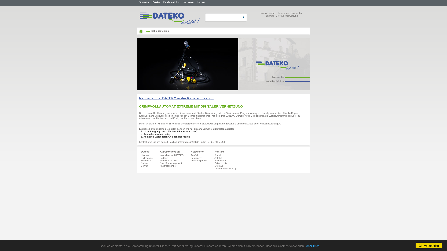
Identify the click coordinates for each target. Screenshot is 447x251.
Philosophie (147, 158)
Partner (144, 163)
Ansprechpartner (168, 166)
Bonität (144, 166)
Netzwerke (188, 2)
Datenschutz (297, 13)
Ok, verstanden (429, 245)
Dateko (156, 2)
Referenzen (196, 158)
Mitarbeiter (146, 160)
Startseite (144, 2)
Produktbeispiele (168, 160)
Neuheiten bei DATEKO (172, 155)
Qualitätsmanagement (171, 163)
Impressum (283, 13)
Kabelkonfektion (171, 2)
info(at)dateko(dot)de (188, 142)
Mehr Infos (313, 246)
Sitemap (270, 15)
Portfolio (164, 158)
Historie (145, 155)
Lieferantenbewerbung (287, 15)
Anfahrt (272, 13)
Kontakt (201, 2)
